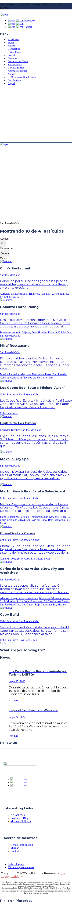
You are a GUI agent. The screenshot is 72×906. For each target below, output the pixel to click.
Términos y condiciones (21, 867)
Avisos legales (16, 864)
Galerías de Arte (16, 67)
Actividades (13, 39)
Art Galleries (17, 814)
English (11, 83)
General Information (21, 844)
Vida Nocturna (15, 64)
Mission (14, 847)
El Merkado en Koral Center (22, 77)
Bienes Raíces (14, 52)
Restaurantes (14, 49)
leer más (13, 700)
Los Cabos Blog (19, 818)
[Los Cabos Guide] (5, 14)
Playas (11, 42)
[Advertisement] (36, 114)
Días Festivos (14, 80)
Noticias (12, 74)
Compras (12, 58)
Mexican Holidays (20, 821)
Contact (14, 851)
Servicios (12, 55)
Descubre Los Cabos (18, 61)
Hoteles (11, 45)
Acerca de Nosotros (17, 71)
